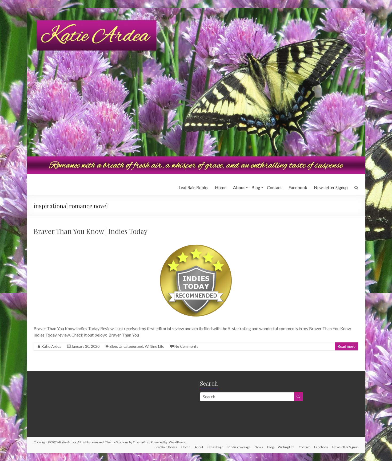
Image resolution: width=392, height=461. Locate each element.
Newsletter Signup (331, 187)
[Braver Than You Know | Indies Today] (196, 242)
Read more (346, 346)
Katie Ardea (51, 346)
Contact (274, 187)
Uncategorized (131, 346)
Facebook (298, 187)
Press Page (215, 447)
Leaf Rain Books (193, 187)
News (259, 447)
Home (220, 187)
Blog (255, 187)
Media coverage (238, 447)
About (239, 187)
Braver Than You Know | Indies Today (90, 231)
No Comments (186, 346)
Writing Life (154, 346)
